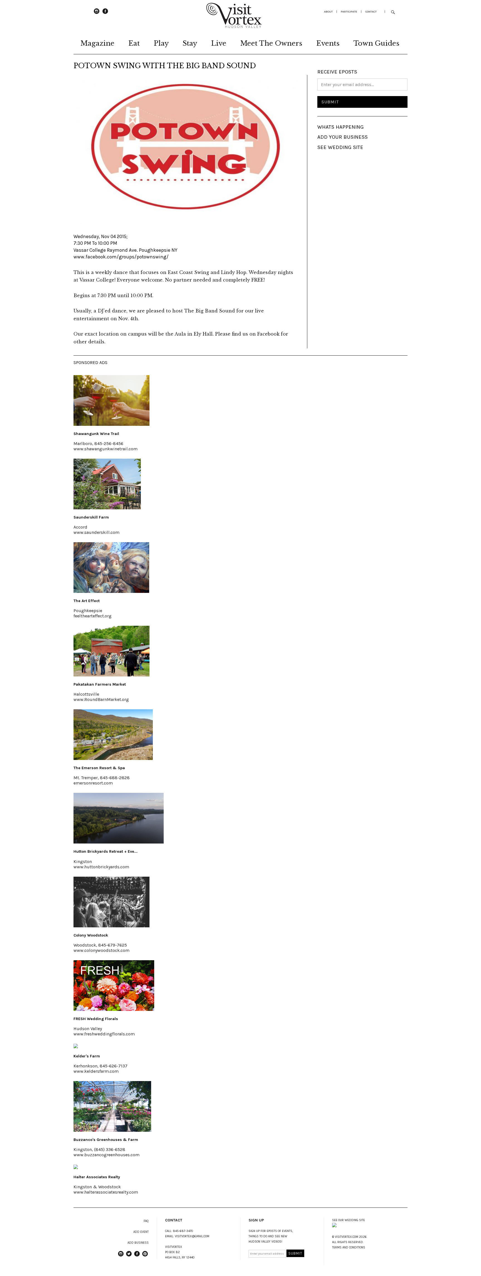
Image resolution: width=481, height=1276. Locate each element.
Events (328, 43)
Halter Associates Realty (96, 1177)
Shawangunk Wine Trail (96, 433)
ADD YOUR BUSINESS (342, 137)
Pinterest (145, 1256)
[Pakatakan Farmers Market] (111, 675)
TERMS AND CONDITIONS (348, 1247)
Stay (190, 43)
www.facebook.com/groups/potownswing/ (121, 257)
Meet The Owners (271, 43)
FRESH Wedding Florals (95, 1018)
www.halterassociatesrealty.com (105, 1192)
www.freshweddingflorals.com (104, 1034)
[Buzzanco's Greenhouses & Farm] (112, 1130)
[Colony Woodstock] (111, 925)
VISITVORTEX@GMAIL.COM (192, 1236)
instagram (96, 13)
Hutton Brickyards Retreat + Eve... (105, 851)
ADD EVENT (141, 1232)
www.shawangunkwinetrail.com (105, 448)
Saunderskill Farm (91, 517)
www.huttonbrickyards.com (101, 866)
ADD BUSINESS (138, 1243)
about (328, 11)
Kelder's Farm (86, 1056)
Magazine (97, 43)
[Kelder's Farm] (75, 1046)
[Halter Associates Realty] (75, 1167)
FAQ (146, 1221)
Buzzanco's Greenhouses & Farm (105, 1139)
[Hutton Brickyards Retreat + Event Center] (118, 842)
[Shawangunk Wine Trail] (111, 424)
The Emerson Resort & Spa (99, 768)
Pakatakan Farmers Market (99, 684)
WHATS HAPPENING (340, 127)
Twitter (129, 1256)
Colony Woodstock (90, 935)
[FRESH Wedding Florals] (113, 1009)
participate (349, 11)
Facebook (105, 13)
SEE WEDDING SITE (340, 147)
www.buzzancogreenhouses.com (106, 1154)
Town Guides (376, 43)
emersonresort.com (93, 783)
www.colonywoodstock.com (101, 950)
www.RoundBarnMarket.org (101, 699)
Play (161, 43)
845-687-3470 (183, 1231)
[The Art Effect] (111, 591)
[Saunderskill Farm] (107, 507)
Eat (134, 43)
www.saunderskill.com (96, 532)
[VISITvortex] (234, 26)
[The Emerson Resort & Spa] (113, 758)
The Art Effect (86, 600)
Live (218, 43)
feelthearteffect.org (92, 616)
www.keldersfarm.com (96, 1071)
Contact (371, 11)
